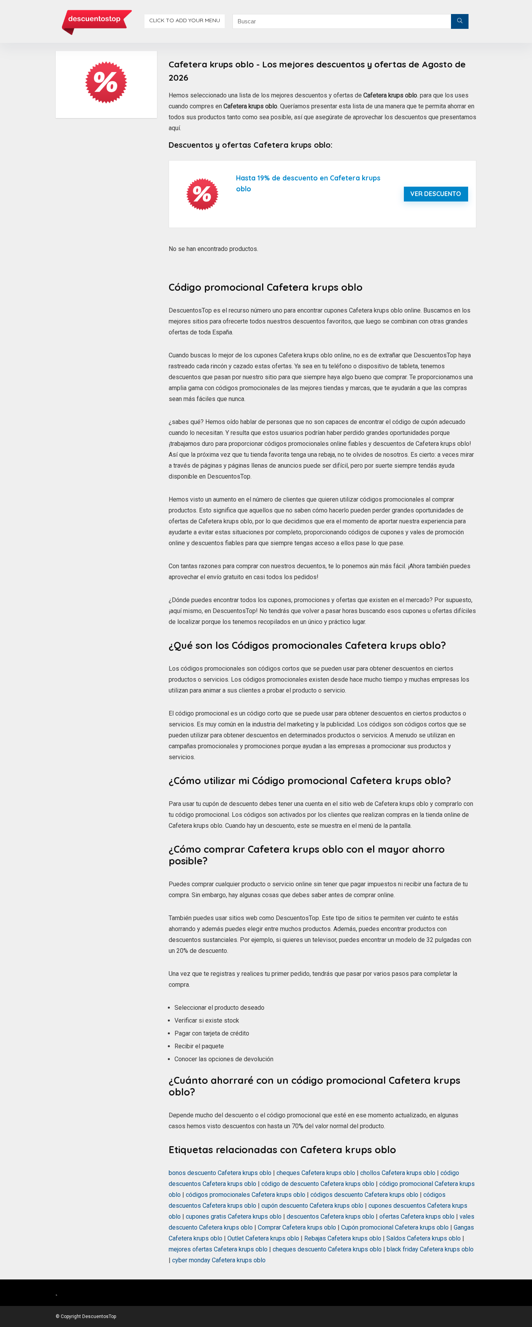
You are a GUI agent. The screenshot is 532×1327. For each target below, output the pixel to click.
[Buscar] (460, 21)
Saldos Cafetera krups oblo (423, 1238)
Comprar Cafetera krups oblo (297, 1227)
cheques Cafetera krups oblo (316, 1173)
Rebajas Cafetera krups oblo (342, 1238)
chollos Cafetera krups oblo (397, 1173)
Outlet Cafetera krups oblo (263, 1238)
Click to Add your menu (184, 20)
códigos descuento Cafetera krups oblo (364, 1194)
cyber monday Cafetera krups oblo (219, 1260)
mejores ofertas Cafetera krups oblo (218, 1249)
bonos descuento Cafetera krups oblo (220, 1173)
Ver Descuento (435, 194)
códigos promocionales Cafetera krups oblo (245, 1194)
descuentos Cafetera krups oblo (330, 1216)
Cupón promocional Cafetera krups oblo (395, 1227)
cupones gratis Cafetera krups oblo (234, 1216)
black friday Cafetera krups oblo (430, 1249)
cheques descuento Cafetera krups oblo (327, 1249)
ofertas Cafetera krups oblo (416, 1216)
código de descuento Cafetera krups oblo (317, 1183)
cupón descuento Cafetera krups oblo (312, 1205)
